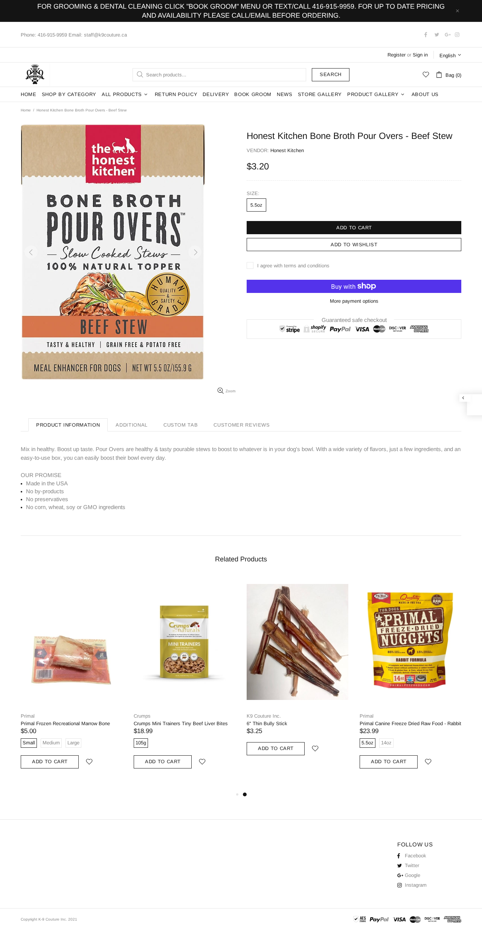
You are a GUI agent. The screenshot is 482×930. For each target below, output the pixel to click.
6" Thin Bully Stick (267, 723)
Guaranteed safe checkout (354, 319)
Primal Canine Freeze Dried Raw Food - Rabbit (410, 723)
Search (331, 74)
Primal (28, 716)
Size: (253, 193)
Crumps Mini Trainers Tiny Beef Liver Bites (181, 723)
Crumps (142, 716)
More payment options (354, 301)
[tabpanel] (297, 673)
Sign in (420, 55)
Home (26, 110)
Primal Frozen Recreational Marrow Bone (65, 723)
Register (396, 55)
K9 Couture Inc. (35, 74)
